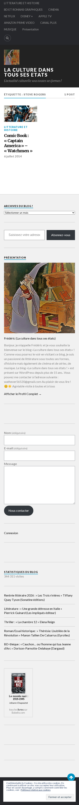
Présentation (30, 29)
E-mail (15, 448)
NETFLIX (9, 16)
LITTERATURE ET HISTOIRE (22, 3)
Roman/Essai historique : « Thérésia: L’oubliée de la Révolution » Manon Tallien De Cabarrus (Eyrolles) (37, 633)
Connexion (11, 533)
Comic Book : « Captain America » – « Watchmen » (18, 143)
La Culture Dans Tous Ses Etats (29, 72)
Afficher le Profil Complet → (23, 394)
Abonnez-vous (60, 235)
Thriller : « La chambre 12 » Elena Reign (29, 622)
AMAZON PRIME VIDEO (19, 22)
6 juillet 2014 (13, 156)
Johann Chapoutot (18, 702)
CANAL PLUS (48, 22)
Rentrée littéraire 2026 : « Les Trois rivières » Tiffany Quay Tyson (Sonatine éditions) (38, 597)
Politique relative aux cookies (36, 789)
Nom (15, 433)
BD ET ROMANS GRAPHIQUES (23, 9)
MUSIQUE (10, 29)
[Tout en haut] (71, 777)
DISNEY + (27, 16)
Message (10, 463)
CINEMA (53, 9)
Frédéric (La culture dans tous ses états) (30, 338)
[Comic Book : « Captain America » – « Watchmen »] (20, 113)
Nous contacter (18, 510)
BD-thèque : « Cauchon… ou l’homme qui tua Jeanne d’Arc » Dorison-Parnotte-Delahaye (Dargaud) (37, 646)
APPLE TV (45, 16)
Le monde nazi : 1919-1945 (18, 697)
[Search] (7, 38)
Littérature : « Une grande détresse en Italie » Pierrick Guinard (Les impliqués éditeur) (33, 611)
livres (21, 709)
